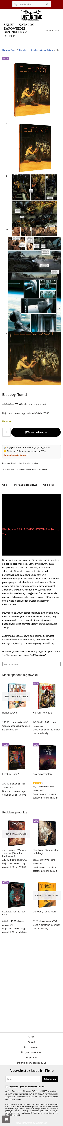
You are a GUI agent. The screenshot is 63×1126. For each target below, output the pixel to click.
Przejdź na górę (11, 664)
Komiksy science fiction (41, 50)
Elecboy (14, 469)
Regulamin (31, 1057)
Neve (18, 1123)
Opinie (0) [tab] (48, 484)
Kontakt (31, 1042)
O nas (31, 1036)
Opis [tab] (4, 484)
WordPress (41, 1123)
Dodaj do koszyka (37, 432)
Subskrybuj (50, 1078)
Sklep (9, 25)
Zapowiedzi (14, 28)
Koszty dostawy (32, 1047)
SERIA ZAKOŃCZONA (32, 529)
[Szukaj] (47, 4)
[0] (6, 1119)
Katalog (27, 25)
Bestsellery (15, 32)
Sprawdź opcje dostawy (16, 455)
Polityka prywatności (31, 1052)
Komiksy (23, 50)
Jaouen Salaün (25, 469)
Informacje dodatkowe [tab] (25, 484)
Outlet (10, 36)
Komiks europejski (40, 469)
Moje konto (52, 30)
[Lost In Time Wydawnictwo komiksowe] (31, 15)
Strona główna (9, 50)
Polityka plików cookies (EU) (31, 1062)
